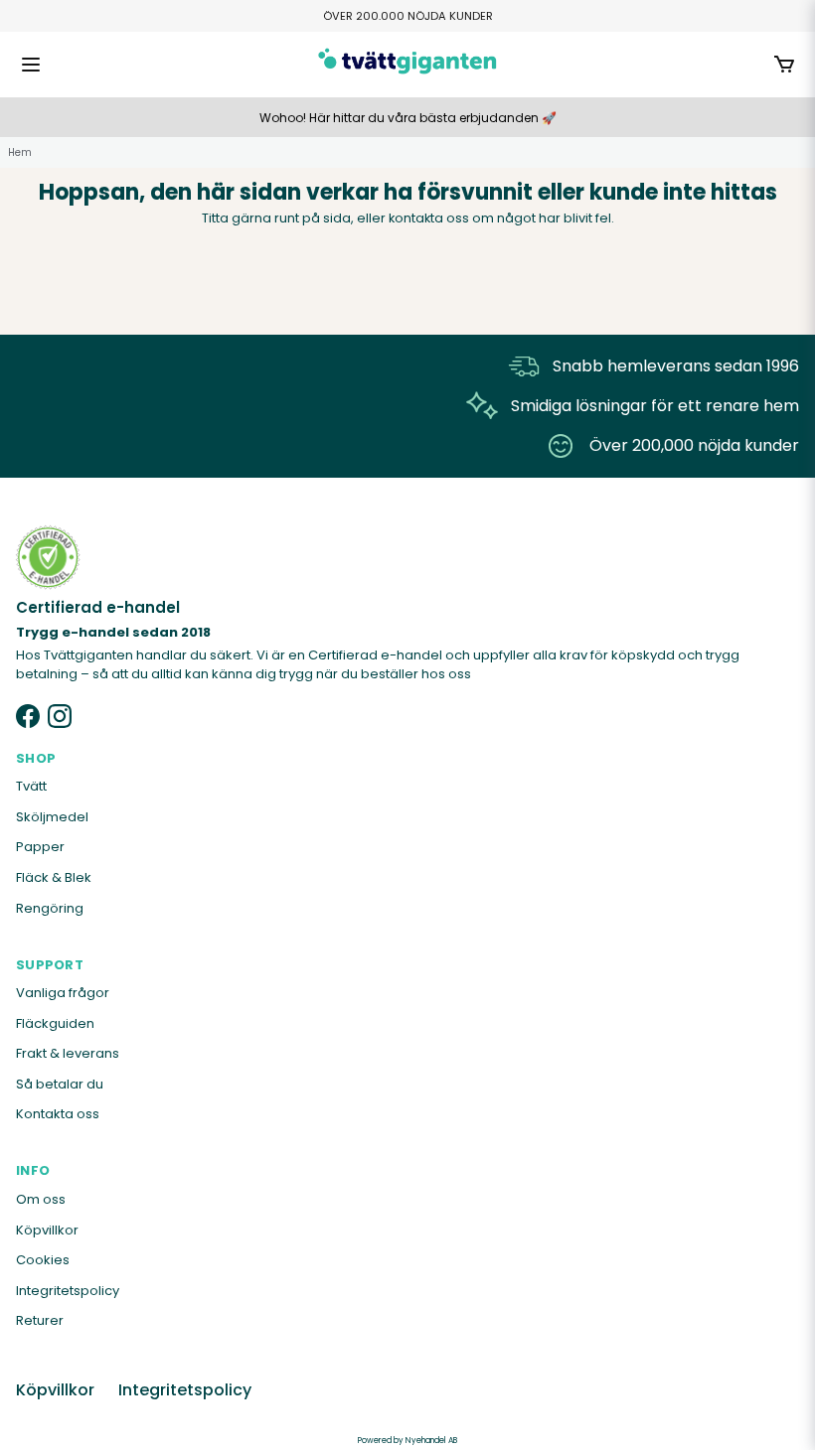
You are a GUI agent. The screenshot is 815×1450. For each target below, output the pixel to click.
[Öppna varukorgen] (784, 64)
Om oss (41, 1199)
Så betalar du (59, 1084)
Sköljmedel (52, 816)
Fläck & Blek (53, 877)
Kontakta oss (57, 1113)
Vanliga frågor (62, 992)
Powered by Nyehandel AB (407, 1440)
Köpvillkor (47, 1230)
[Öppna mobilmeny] (31, 64)
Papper (40, 846)
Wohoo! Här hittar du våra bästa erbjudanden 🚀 (408, 117)
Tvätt (31, 786)
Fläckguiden (55, 1023)
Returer (40, 1320)
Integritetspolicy (67, 1290)
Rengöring (49, 908)
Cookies (43, 1259)
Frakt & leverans (67, 1053)
